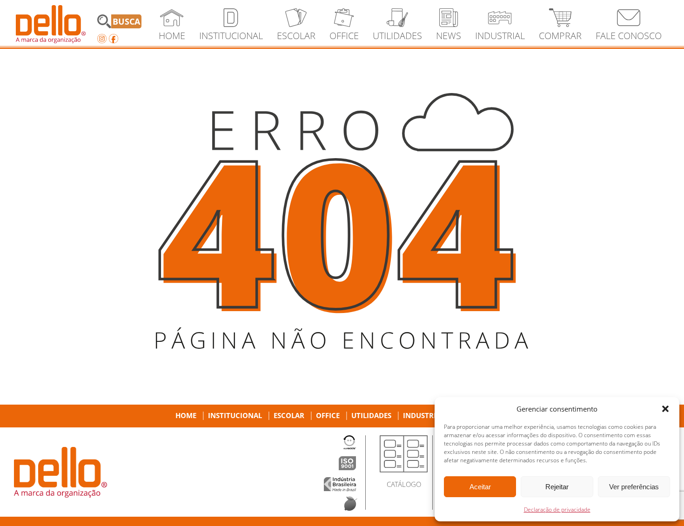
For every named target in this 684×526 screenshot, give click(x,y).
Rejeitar (557, 487)
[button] (665, 408)
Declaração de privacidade (557, 509)
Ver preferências (634, 487)
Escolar (289, 415)
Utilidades (371, 415)
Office (328, 415)
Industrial (423, 415)
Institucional (235, 415)
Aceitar (480, 487)
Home (185, 415)
